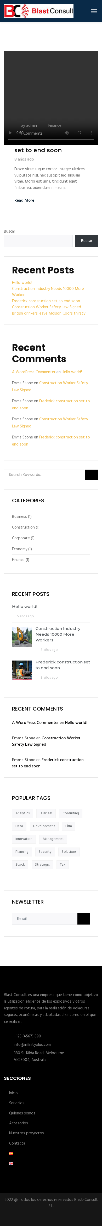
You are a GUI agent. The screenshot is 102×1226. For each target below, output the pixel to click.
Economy (19, 549)
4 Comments (31, 133)
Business (19, 517)
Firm (68, 826)
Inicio (13, 1093)
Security (45, 852)
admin (31, 125)
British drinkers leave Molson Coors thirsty (48, 313)
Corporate (21, 538)
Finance (54, 125)
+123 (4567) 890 (27, 1036)
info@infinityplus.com (32, 1045)
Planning (22, 852)
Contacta (17, 1144)
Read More (24, 200)
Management (53, 839)
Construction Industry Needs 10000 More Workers (48, 292)
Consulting (71, 813)
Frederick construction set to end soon (49, 147)
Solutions (69, 852)
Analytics (22, 813)
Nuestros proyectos (26, 1133)
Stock (20, 865)
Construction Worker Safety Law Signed (46, 307)
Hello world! (22, 283)
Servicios (16, 1103)
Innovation (23, 839)
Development (44, 826)
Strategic (42, 865)
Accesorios (18, 1123)
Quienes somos (22, 1113)
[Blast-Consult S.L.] (38, 11)
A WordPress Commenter (33, 372)
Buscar (9, 232)
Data (19, 826)
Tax (62, 865)
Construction (23, 527)
